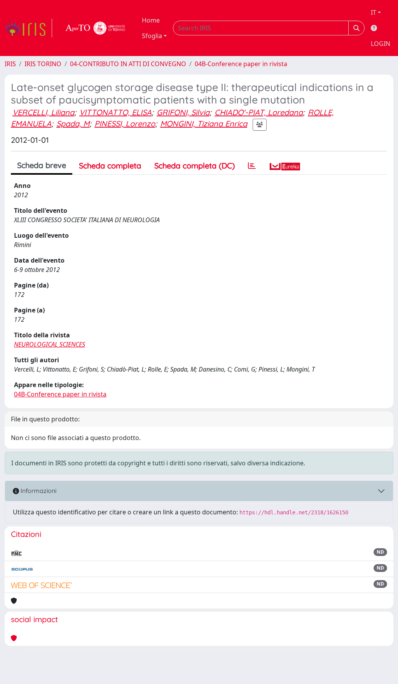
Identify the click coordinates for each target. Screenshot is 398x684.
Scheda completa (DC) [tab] (194, 165)
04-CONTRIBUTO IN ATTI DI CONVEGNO (128, 64)
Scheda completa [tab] (110, 165)
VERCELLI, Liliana (43, 112)
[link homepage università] (95, 28)
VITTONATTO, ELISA (115, 112)
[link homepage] (28, 28)
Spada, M (72, 123)
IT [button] (373, 12)
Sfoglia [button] (152, 36)
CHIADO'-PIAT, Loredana (259, 112)
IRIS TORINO (42, 64)
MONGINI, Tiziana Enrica (203, 123)
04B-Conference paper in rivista (241, 64)
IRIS (10, 64)
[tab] (251, 166)
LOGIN (380, 43)
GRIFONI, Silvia (183, 112)
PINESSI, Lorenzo (124, 123)
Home (151, 20)
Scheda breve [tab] (41, 165)
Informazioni (37, 491)
